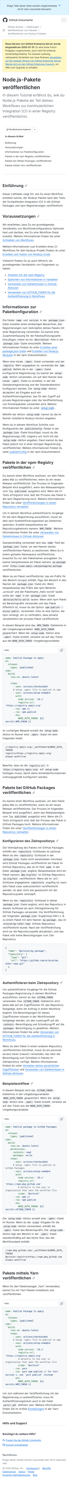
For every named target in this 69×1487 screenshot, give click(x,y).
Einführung (13, 185)
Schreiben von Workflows (18, 240)
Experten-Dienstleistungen (16, 1475)
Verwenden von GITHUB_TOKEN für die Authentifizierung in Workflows (31, 1035)
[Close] (59, 5)
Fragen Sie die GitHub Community (23, 1440)
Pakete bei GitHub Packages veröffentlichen (29, 790)
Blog (35, 1475)
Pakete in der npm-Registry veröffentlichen (28, 465)
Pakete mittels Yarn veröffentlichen (21, 1275)
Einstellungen (36, 1408)
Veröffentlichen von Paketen (22, 30)
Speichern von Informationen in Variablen (33, 279)
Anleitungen (33, 26)
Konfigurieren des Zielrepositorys (29, 841)
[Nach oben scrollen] (62, 1480)
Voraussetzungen (19, 216)
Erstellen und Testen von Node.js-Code (26, 254)
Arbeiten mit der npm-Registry (26, 275)
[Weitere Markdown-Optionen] (35, 129)
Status (21, 1471)
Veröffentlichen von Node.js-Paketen (27, 33)
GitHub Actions (15, 26)
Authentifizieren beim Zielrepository (31, 983)
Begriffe (46, 1468)
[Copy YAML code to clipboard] (61, 650)
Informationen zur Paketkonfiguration (20, 309)
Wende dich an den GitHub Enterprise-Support (29, 64)
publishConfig (18, 451)
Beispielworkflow (16, 1084)
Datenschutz (9, 1471)
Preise (31, 1471)
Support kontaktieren (17, 1444)
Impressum (32, 1468)
